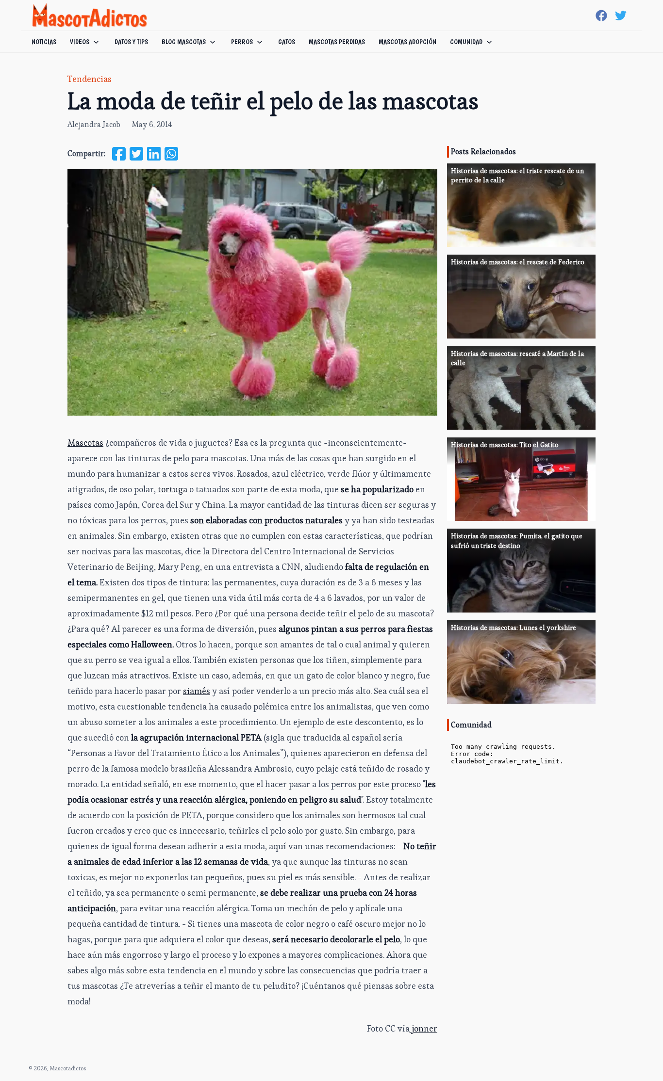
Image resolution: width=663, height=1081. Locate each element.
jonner (423, 1028)
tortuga (171, 489)
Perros (242, 42)
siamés (196, 690)
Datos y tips (131, 42)
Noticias (44, 42)
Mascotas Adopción (407, 42)
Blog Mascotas (184, 42)
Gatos (286, 42)
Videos (79, 42)
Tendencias (89, 78)
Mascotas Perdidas (337, 42)
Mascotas (85, 442)
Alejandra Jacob (93, 124)
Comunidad (466, 42)
